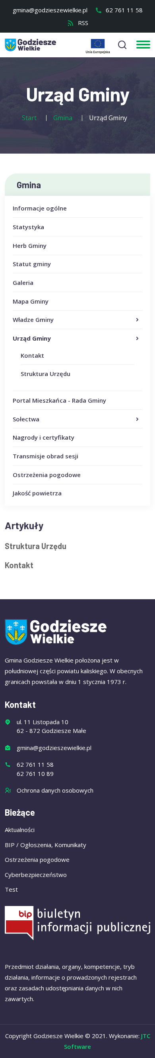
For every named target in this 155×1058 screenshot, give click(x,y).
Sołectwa (26, 419)
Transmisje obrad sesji (45, 456)
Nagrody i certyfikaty (43, 437)
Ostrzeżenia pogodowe (47, 475)
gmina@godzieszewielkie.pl (50, 10)
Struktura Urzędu (45, 374)
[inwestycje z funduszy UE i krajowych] (98, 46)
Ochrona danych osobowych (55, 790)
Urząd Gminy (32, 338)
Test (11, 889)
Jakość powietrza (37, 493)
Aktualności (20, 830)
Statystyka (28, 227)
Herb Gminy (29, 245)
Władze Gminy (33, 319)
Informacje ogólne (40, 208)
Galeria (23, 282)
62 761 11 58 (123, 10)
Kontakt (32, 355)
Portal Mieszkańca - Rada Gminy (59, 400)
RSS (82, 23)
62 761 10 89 (35, 773)
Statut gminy (32, 264)
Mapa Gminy (30, 301)
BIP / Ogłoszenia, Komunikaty (45, 845)
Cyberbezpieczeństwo (36, 875)
